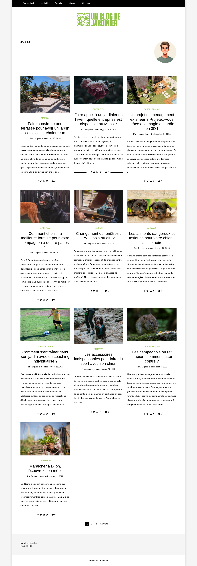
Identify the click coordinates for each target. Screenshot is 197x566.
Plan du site (26, 546)
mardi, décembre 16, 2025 (159, 134)
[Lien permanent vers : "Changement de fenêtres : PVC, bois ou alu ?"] (98, 206)
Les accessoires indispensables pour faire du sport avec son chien (98, 359)
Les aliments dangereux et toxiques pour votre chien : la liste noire (152, 238)
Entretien (59, 3)
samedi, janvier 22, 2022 (52, 476)
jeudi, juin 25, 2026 (52, 138)
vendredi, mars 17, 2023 (159, 248)
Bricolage (85, 3)
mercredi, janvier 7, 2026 (105, 129)
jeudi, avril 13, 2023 (105, 244)
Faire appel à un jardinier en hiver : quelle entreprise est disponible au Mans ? (98, 119)
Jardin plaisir (28, 3)
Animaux (45, 228)
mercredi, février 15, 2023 (52, 367)
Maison (72, 3)
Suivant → (105, 523)
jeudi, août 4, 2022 (159, 367)
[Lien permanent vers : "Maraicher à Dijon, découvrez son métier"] (45, 438)
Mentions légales (28, 543)
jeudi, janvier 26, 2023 (105, 369)
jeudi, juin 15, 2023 (52, 253)
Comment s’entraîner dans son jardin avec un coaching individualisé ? (45, 356)
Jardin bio (44, 3)
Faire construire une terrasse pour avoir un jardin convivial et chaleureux (45, 128)
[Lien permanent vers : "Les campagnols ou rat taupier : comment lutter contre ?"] (152, 324)
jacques (27, 42)
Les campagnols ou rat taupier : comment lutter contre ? (151, 356)
